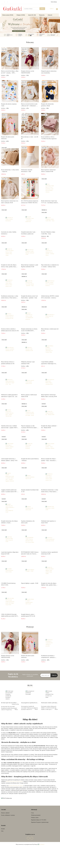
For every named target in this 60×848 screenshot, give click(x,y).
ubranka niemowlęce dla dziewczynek (14, 781)
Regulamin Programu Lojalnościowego (39, 822)
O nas (32, 812)
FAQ (2, 831)
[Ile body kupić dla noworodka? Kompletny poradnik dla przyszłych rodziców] (10, 695)
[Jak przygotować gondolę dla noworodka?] (30, 695)
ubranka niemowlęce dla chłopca (16, 785)
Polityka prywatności (35, 815)
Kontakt (3, 828)
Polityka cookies (34, 817)
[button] (3, 810)
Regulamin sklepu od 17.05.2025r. (38, 819)
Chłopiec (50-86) (20, 15)
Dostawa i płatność (5, 812)
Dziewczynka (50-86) (7, 15)
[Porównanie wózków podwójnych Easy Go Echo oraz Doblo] (50, 695)
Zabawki (50, 15)
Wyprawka (42, 15)
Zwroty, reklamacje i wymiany (8, 815)
